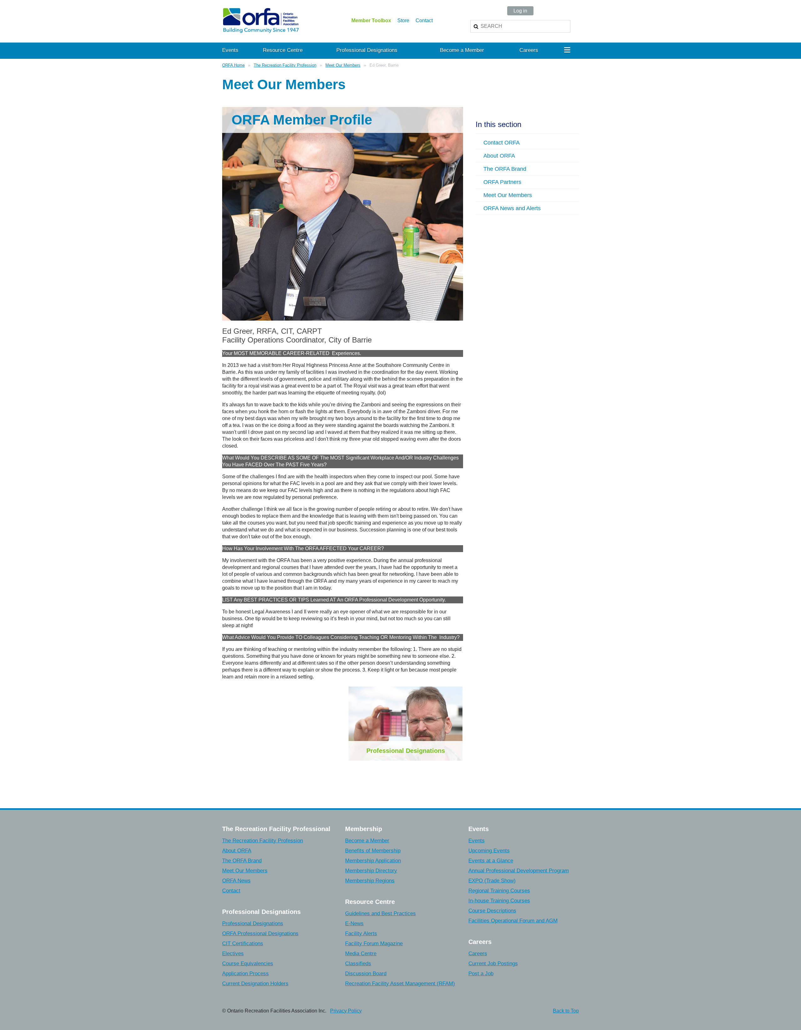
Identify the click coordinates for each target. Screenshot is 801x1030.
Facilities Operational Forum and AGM (513, 921)
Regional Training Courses (499, 891)
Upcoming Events (489, 851)
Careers (477, 953)
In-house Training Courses (499, 901)
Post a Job (480, 974)
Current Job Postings (493, 964)
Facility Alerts (361, 933)
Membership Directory (371, 871)
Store (403, 20)
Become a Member (367, 841)
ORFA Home (233, 65)
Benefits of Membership (372, 851)
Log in (520, 10)
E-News (354, 923)
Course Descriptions (492, 911)
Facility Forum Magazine (374, 943)
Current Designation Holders (255, 984)
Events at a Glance (490, 861)
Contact (424, 20)
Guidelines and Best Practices (380, 913)
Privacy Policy (346, 1010)
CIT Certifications (242, 943)
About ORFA (236, 851)
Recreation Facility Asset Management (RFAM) (400, 984)
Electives (233, 953)
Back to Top (566, 1010)
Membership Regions (370, 881)
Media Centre (360, 953)
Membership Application (373, 861)
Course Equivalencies (247, 964)
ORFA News (236, 881)
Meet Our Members (342, 65)
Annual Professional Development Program (518, 871)
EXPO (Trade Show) (492, 881)
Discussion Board (365, 974)
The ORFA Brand (242, 861)
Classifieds (358, 964)
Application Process (245, 974)
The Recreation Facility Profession (285, 65)
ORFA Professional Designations (260, 933)
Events (476, 841)
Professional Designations (405, 750)
